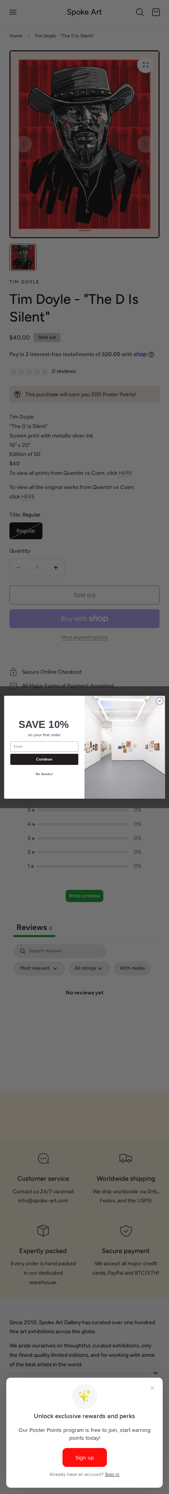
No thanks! (44, 774)
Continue (44, 759)
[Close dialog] (159, 700)
